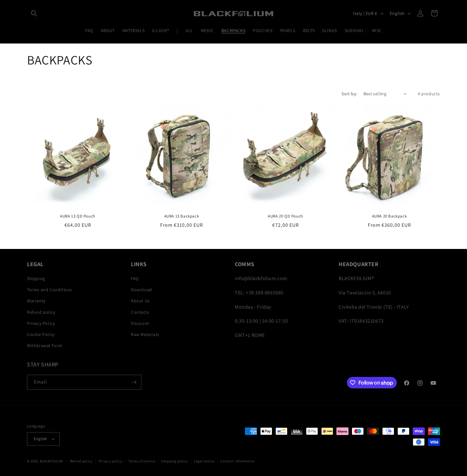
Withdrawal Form (45, 345)
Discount (140, 323)
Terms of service (141, 461)
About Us (140, 301)
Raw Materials (145, 334)
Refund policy (41, 312)
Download (141, 289)
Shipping (36, 278)
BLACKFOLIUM (51, 461)
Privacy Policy (41, 323)
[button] (34, 13)
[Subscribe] (134, 382)
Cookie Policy (41, 334)
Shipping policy (174, 461)
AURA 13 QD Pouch (77, 216)
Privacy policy (110, 461)
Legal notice (204, 461)
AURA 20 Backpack (389, 216)
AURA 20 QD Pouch (285, 216)
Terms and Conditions (49, 289)
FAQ (135, 278)
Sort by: (349, 94)
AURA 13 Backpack (181, 216)
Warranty (36, 301)
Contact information (237, 461)
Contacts (140, 312)
